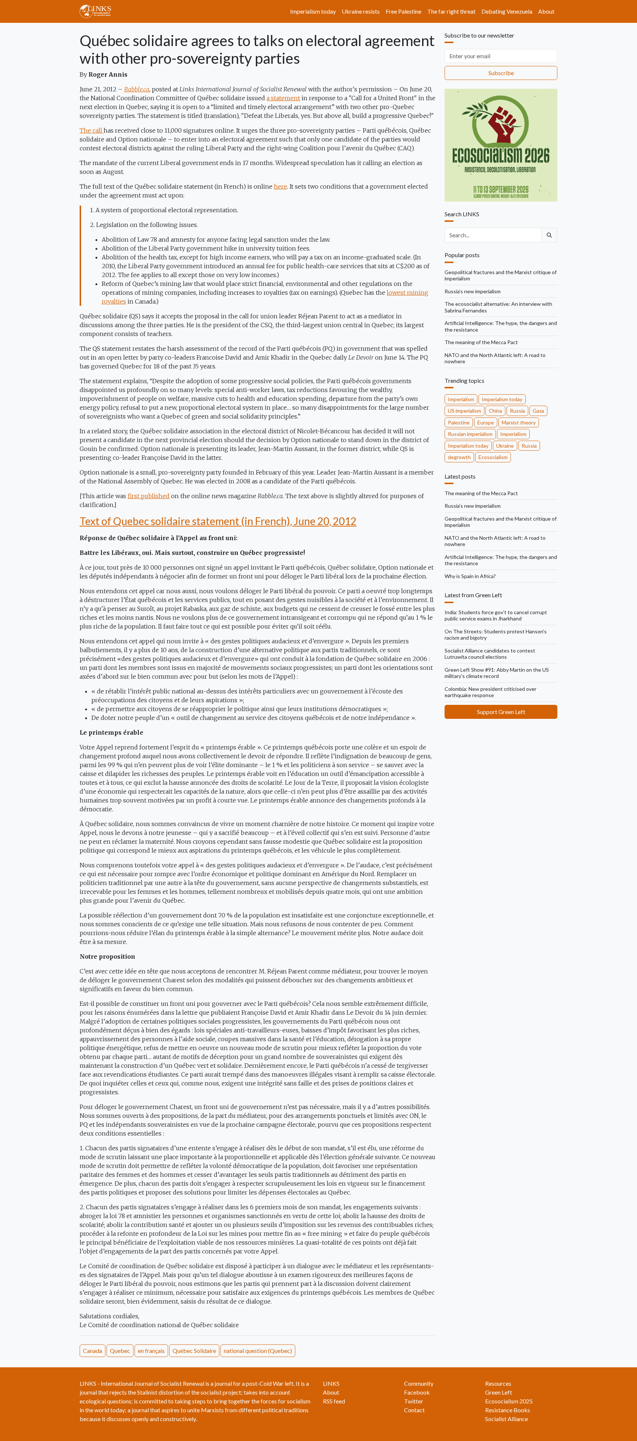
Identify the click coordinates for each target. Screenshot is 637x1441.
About (546, 11)
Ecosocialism (493, 457)
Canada (92, 1350)
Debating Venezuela (506, 11)
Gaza (538, 411)
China (495, 411)
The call (92, 130)
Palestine (459, 422)
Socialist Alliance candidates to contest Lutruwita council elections (490, 653)
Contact (414, 1409)
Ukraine (505, 446)
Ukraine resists (361, 11)
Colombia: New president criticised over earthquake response (490, 692)
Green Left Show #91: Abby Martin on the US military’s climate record (497, 673)
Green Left (498, 1392)
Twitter (413, 1401)
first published (149, 496)
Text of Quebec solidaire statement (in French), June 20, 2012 (218, 521)
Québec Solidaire (194, 1350)
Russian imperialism (470, 434)
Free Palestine (403, 11)
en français (151, 1350)
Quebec (120, 1350)
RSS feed (334, 1401)
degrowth (459, 457)
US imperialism (464, 411)
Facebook (417, 1392)
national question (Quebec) (258, 1350)
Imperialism (461, 399)
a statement (283, 98)
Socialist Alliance (506, 1418)
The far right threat (451, 11)
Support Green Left (501, 711)
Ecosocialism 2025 (509, 1401)
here (280, 186)
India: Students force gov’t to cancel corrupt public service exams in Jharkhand (496, 615)
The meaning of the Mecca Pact (481, 342)
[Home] (98, 11)
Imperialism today (313, 11)
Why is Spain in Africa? (470, 576)
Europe (485, 422)
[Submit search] (549, 235)
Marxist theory (519, 422)
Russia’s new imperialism (473, 291)
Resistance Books (507, 1409)
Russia (517, 411)
